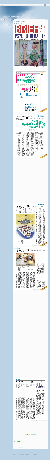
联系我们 (23, 454)
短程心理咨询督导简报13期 (20, 447)
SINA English (32, 454)
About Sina (17, 454)
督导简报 (20, 23)
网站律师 (29, 454)
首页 (9, 16)
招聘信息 (26, 454)
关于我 (15, 16)
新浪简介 (14, 454)
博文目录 (11, 16)
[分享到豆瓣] (18, 441)
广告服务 (20, 454)
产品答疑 (35, 454)
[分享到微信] (19, 441)
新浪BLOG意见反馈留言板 (23, 453)
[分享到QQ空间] (17, 441)
